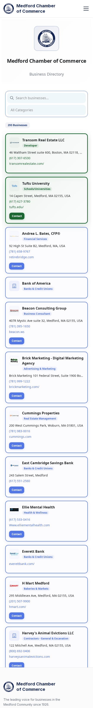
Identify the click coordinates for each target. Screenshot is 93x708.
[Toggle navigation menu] (86, 8)
